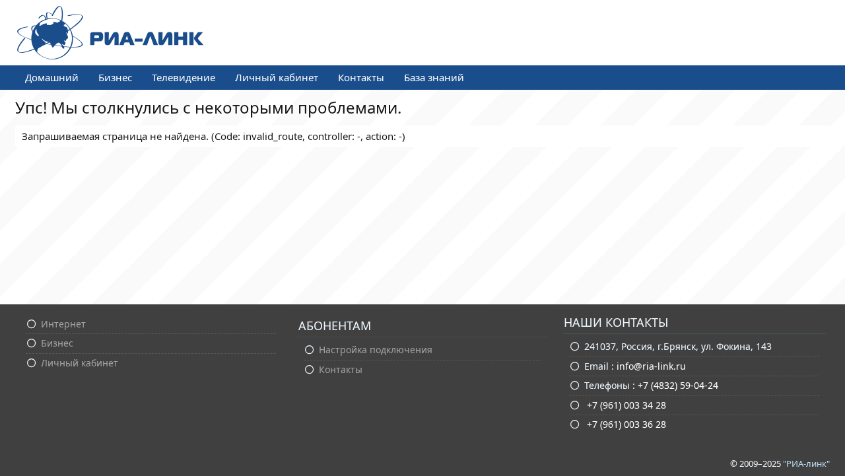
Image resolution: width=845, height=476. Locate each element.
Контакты (361, 77)
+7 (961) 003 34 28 (625, 405)
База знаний (434, 77)
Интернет (63, 324)
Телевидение (183, 77)
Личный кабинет (276, 77)
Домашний (52, 77)
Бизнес (115, 77)
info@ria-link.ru (651, 366)
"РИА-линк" (806, 463)
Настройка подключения (375, 349)
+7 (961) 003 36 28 (625, 424)
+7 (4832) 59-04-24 (678, 385)
